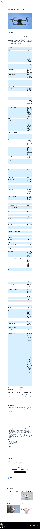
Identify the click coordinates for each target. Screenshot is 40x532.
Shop (27, 2)
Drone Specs (24, 2)
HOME (1, 523)
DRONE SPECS (2, 524)
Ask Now (20, 472)
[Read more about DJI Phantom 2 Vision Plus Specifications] (27, 510)
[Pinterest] (21, 530)
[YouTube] (22, 530)
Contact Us (35, 2)
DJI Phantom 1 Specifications (12, 491)
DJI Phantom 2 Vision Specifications (11, 503)
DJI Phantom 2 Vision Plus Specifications (25, 503)
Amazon (21, 387)
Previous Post (8, 484)
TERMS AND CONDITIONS (3, 526)
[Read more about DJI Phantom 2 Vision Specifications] (13, 508)
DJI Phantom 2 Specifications (26, 491)
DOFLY (37, 525)
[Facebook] (17, 530)
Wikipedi (19, 43)
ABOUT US (1, 525)
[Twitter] (18, 530)
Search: (21, 45)
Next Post (32, 484)
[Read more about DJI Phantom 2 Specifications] (27, 496)
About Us (31, 2)
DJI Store (21, 389)
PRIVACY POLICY (2, 527)
